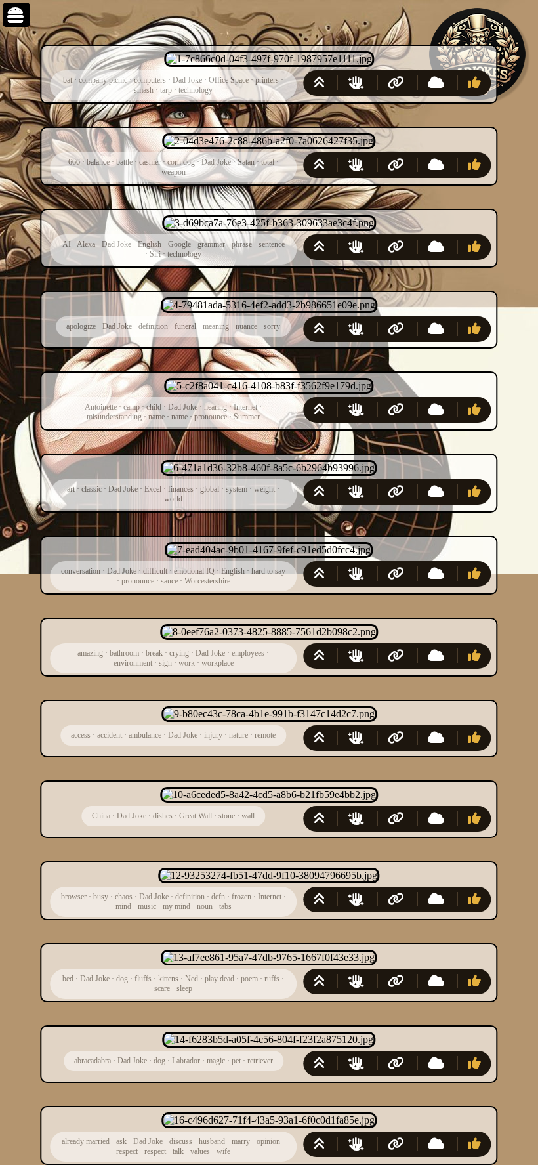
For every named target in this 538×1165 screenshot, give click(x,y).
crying (179, 653)
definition (153, 326)
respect (127, 1151)
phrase (242, 244)
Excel (152, 489)
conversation (80, 571)
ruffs (271, 978)
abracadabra (92, 1060)
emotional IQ (194, 571)
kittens (168, 978)
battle (124, 162)
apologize (81, 326)
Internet (245, 407)
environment (133, 662)
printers (267, 80)
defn (218, 896)
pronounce (210, 416)
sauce (169, 580)
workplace (217, 662)
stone (226, 815)
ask (121, 1141)
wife (223, 1151)
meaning (216, 326)
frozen (241, 896)
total (267, 162)
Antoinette (101, 407)
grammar (211, 244)
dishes (163, 815)
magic (216, 1060)
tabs (225, 906)
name (156, 416)
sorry (272, 326)
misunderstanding (114, 416)
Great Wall (195, 815)
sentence (272, 244)
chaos (124, 896)
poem (249, 978)
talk (178, 1151)
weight (264, 489)
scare (162, 988)
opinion (268, 1141)
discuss (180, 1141)
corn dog (181, 162)
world (173, 498)
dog (122, 978)
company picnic (103, 80)
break (154, 653)
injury (213, 735)
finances (181, 489)
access (81, 735)
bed (67, 978)
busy (100, 896)
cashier (150, 162)
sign (165, 662)
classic (91, 489)
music (147, 906)
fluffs (143, 978)
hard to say (268, 571)
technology (195, 90)
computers (150, 80)
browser (74, 896)
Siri (155, 254)
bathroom (124, 653)
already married (86, 1141)
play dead (219, 978)
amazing (90, 653)
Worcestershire (207, 580)
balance (98, 162)
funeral (185, 326)
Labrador (186, 1060)
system (236, 489)
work (186, 662)
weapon (173, 172)
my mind (176, 906)
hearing (215, 407)
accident (109, 735)
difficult (155, 571)
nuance (246, 326)
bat (67, 80)
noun (205, 906)
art (71, 489)
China (101, 815)
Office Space (229, 80)
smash (144, 90)
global (209, 489)
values (200, 1151)
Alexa (86, 244)
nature (238, 735)
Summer (247, 416)
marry (241, 1141)
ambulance (145, 735)
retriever (260, 1060)
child (153, 407)
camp (131, 407)
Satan (246, 162)
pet (236, 1060)
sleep (184, 988)
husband (212, 1141)
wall (248, 815)
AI (66, 244)
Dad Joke (187, 80)
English (149, 244)
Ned (191, 978)
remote (265, 735)
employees (248, 653)
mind (123, 906)
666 (74, 162)
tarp (166, 90)
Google (179, 244)
